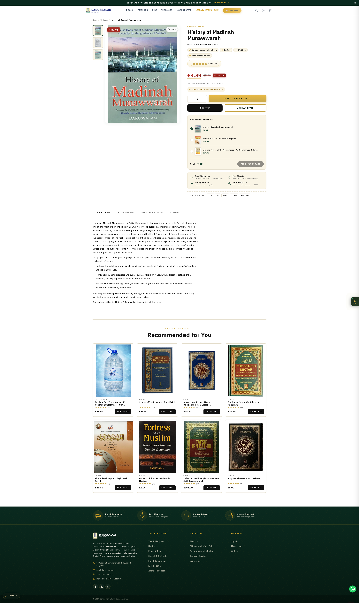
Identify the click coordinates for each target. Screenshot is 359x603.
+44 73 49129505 (104, 574)
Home (95, 20)
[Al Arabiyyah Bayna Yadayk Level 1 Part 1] (113, 447)
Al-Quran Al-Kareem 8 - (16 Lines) (244, 478)
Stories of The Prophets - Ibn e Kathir (157, 402)
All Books (104, 20)
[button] (270, 10)
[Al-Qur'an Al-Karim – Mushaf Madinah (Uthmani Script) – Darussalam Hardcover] (201, 371)
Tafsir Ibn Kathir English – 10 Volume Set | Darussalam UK (201, 479)
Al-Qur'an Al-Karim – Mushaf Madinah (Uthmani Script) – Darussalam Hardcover (197, 405)
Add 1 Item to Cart (250, 164)
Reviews (175, 212)
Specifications (126, 212)
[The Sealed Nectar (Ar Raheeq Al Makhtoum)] (245, 371)
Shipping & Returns (152, 212)
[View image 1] (98, 30)
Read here (221, 3)
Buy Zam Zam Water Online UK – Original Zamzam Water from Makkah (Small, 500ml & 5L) (110, 405)
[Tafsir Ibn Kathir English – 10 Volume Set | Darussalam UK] (201, 447)
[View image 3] (98, 54)
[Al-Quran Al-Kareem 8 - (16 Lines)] (245, 447)
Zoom (173, 29)
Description (103, 212)
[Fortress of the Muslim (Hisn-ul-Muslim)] (157, 447)
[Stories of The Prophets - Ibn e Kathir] (157, 371)
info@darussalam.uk (105, 570)
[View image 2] (98, 42)
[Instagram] (101, 586)
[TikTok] (108, 586)
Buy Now (205, 108)
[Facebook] (95, 586)
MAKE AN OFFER (239, 109)
